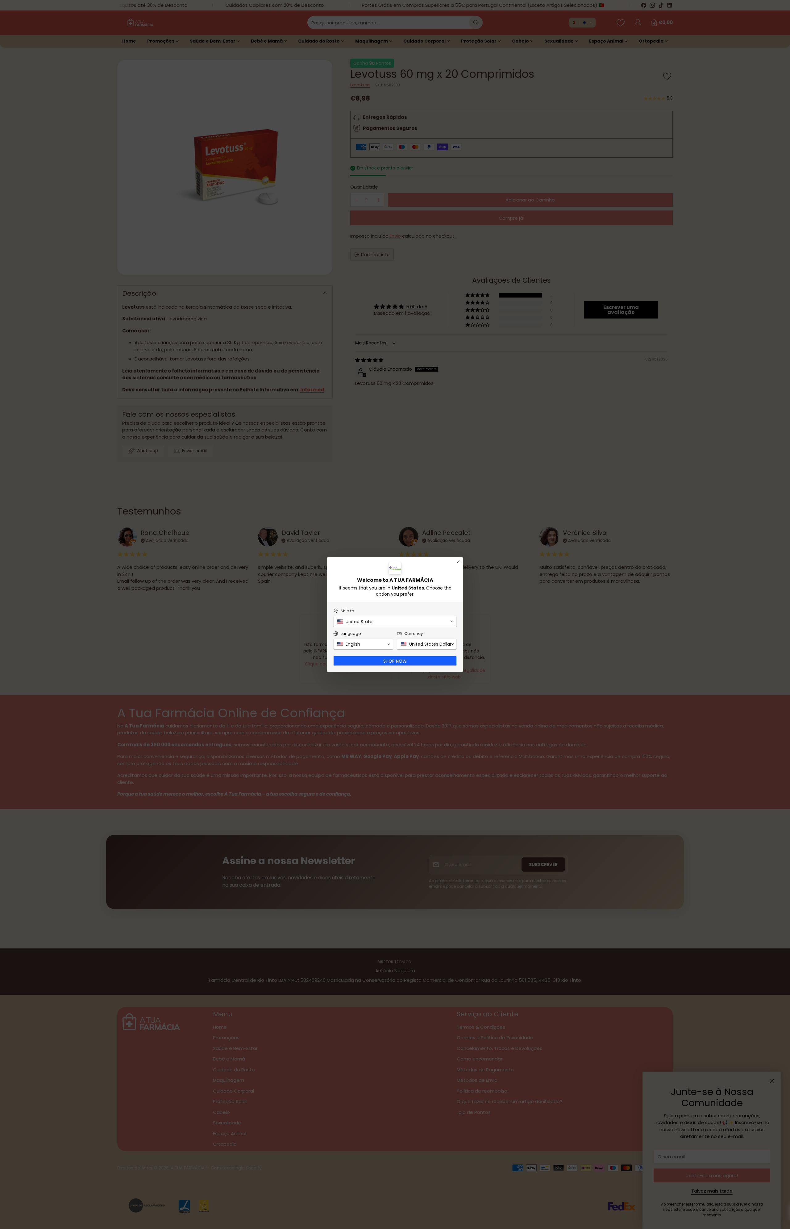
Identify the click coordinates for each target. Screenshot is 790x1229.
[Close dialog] (458, 561)
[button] (395, 621)
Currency (413, 633)
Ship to (347, 611)
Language (351, 633)
